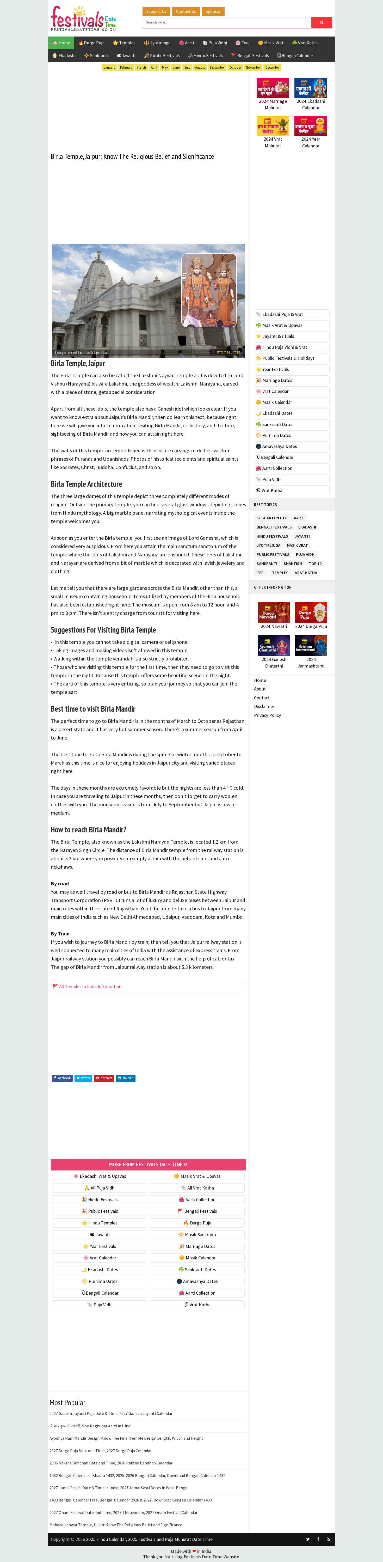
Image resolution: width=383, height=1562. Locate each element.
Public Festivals (273, 553)
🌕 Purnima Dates (100, 1281)
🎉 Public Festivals (162, 55)
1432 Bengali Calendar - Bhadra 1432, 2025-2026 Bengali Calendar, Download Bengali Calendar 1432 (137, 1475)
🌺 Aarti (186, 43)
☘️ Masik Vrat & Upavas (279, 325)
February (126, 67)
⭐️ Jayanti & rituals (275, 336)
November (253, 67)
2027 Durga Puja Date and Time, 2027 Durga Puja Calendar (101, 1450)
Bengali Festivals (274, 526)
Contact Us (186, 11)
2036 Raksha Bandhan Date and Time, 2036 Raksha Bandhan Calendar (111, 1462)
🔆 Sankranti (96, 55)
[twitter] (308, 1539)
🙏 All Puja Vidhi (99, 1188)
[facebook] (318, 1539)
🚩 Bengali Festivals (250, 55)
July (187, 67)
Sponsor (213, 11)
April (154, 67)
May (165, 67)
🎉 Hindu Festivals (99, 1200)
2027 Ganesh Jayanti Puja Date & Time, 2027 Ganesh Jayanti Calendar (111, 1413)
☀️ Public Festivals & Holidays (285, 358)
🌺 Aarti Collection (197, 1200)
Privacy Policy (267, 715)
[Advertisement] (148, 109)
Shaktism (293, 562)
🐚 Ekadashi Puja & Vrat (279, 314)
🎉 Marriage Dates (197, 1246)
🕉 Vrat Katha (197, 1305)
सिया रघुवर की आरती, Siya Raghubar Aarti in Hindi (90, 1425)
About (260, 689)
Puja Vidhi (306, 553)
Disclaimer (264, 706)
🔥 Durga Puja (197, 1223)
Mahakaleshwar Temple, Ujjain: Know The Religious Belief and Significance (116, 1524)
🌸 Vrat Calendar (99, 1258)
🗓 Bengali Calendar (295, 55)
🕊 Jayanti (125, 55)
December (272, 67)
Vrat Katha (306, 571)
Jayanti (302, 535)
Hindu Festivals (272, 535)
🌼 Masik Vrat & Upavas (197, 1176)
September (217, 67)
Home (260, 680)
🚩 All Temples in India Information (86, 986)
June (176, 67)
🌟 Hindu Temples (100, 1223)
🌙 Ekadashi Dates (99, 1269)
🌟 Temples (124, 43)
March (141, 67)
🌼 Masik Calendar (197, 1258)
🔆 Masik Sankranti (197, 1234)
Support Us (156, 11)
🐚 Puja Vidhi (214, 43)
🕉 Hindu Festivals (205, 55)
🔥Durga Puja (91, 43)
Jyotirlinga (268, 544)
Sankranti (267, 562)
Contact (262, 698)
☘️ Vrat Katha (305, 43)
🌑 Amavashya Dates (197, 1281)
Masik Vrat (297, 544)
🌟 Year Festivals (99, 1246)
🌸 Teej (242, 43)
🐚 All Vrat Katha (197, 1188)
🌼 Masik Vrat (270, 43)
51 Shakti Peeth (272, 517)
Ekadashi (307, 526)
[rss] (328, 1539)
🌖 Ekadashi (63, 55)
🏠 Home (61, 43)
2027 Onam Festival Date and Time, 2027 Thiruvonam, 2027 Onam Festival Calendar (123, 1512)
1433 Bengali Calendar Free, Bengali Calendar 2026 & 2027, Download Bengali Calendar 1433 (131, 1500)
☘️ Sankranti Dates (197, 1269)
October (235, 67)
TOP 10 (315, 562)
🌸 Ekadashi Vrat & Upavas (99, 1176)
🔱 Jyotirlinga (157, 43)
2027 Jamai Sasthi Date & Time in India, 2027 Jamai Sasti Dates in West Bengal (119, 1487)
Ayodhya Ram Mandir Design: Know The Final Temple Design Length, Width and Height (126, 1438)
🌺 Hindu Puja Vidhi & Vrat (281, 347)
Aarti (299, 517)
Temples (280, 571)
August (200, 67)
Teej (261, 571)
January (109, 67)
